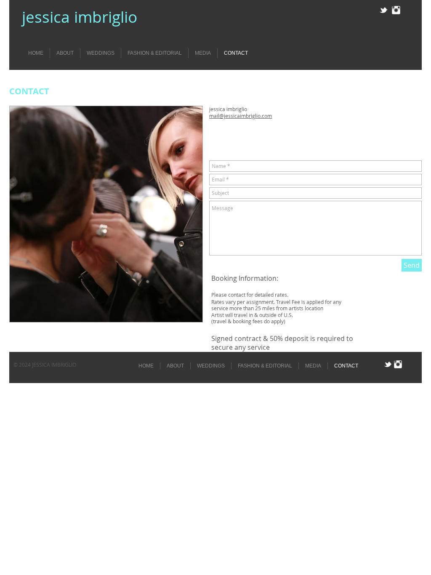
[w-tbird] (383, 10)
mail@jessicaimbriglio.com (240, 115)
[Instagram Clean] (396, 10)
